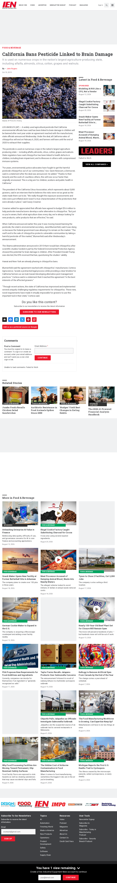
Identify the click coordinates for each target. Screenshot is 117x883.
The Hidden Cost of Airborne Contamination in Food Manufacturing (54, 768)
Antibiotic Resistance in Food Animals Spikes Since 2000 (44, 410)
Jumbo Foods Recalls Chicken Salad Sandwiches (13, 410)
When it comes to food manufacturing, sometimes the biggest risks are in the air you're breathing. (58, 777)
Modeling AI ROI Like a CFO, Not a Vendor (90, 90)
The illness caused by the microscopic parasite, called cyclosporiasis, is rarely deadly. (95, 774)
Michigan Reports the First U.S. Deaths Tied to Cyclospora (94, 766)
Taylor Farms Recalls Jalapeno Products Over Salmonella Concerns (58, 673)
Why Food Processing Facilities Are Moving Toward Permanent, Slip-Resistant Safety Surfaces (19, 768)
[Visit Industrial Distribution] (75, 804)
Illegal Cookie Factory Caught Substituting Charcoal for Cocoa (89, 104)
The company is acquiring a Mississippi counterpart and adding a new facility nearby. (18, 634)
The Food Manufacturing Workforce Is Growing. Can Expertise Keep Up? (96, 720)
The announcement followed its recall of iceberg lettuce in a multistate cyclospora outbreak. (58, 681)
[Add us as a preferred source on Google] (34, 319)
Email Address (41, 346)
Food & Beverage (11, 48)
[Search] (106, 5)
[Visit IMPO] (58, 804)
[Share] (10, 319)
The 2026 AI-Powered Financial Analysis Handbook (99, 412)
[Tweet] (22, 319)
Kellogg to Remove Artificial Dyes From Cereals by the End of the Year (96, 673)
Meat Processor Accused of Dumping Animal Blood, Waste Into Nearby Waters (89, 135)
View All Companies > (97, 164)
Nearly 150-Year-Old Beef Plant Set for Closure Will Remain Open (96, 627)
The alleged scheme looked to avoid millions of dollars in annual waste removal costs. (58, 587)
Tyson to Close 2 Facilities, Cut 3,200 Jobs (97, 577)
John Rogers (12, 69)
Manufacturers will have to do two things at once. (96, 726)
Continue (71, 877)
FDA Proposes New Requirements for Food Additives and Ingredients (20, 673)
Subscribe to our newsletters (39, 312)
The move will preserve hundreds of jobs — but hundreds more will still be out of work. (96, 633)
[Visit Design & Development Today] (8, 804)
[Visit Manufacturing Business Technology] (108, 804)
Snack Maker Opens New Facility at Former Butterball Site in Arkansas (90, 120)
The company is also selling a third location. (93, 583)
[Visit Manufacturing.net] (92, 804)
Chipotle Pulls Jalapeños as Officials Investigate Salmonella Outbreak (58, 720)
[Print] (4, 319)
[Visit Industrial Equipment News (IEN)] (42, 804)
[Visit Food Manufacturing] (25, 804)
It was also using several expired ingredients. (54, 537)
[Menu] (112, 5)
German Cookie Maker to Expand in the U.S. (19, 627)
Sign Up (8, 839)
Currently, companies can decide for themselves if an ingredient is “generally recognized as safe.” (19, 681)
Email (3, 827)
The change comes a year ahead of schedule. (93, 679)
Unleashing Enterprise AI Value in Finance (18, 531)
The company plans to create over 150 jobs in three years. (20, 583)
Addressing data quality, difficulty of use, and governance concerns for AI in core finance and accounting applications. (19, 538)
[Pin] (28, 319)
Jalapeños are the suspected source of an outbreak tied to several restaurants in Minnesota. (58, 727)
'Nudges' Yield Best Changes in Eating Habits (70, 410)
